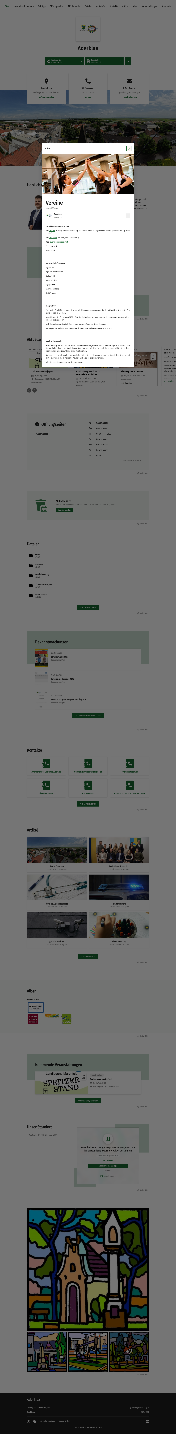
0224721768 (53, 238)
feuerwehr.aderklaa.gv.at (59, 242)
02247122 (52, 231)
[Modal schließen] (88, 717)
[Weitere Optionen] (128, 215)
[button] (88, 174)
